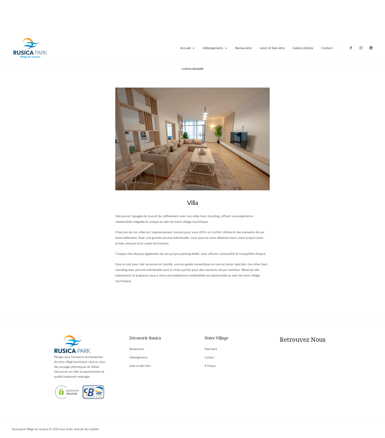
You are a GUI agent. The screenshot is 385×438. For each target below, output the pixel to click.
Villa (192, 203)
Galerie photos (303, 48)
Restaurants (243, 48)
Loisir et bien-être (272, 48)
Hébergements (213, 48)
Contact (327, 48)
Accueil (185, 48)
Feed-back (211, 349)
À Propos (210, 366)
